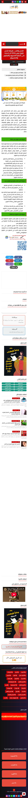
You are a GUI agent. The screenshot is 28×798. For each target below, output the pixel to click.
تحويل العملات (8, 390)
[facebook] (15, 2)
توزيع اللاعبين (20, 388)
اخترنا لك (9, 672)
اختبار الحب (20, 386)
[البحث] (2, 2)
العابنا (14, 61)
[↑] (14, 790)
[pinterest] (16, 796)
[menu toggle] (25, 2)
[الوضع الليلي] (24, 794)
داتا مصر (14, 783)
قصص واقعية (11, 695)
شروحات (9, 688)
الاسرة (22, 679)
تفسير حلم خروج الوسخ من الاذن (12, 444)
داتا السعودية (14, 756)
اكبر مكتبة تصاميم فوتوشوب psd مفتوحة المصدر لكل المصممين (12, 401)
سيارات (16, 688)
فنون (17, 691)
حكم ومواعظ (12, 682)
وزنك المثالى (8, 386)
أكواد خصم (21, 675)
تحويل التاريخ (20, 390)
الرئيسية (21, 44)
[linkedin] (19, 796)
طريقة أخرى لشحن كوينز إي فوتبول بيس (14, 75)
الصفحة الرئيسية (20, 61)
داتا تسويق (20, 383)
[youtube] (22, 2)
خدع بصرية (13, 685)
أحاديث (22, 672)
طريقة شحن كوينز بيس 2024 (17, 73)
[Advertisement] (14, 29)
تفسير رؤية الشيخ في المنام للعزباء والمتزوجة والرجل (11, 413)
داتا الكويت (14, 774)
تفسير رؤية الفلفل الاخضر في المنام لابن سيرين (11, 424)
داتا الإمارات (14, 765)
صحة (23, 691)
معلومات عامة (13, 698)
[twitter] (20, 2)
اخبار (16, 672)
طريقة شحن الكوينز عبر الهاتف (16, 78)
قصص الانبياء (21, 695)
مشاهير (22, 698)
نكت (5, 698)
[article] (14, 276)
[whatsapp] (18, 2)
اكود (14, 675)
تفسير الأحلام (21, 682)
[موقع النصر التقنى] (14, 7)
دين (6, 685)
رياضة (23, 688)
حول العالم (21, 685)
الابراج (8, 675)
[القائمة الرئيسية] (3, 44)
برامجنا (9, 679)
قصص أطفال (9, 691)
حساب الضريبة (8, 388)
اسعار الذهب (8, 383)
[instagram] (13, 2)
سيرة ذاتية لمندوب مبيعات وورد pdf (11, 433)
